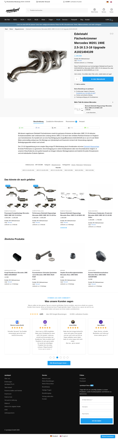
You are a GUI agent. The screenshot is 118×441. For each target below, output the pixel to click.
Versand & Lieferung (10, 400)
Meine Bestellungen (48, 381)
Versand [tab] (82, 121)
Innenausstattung (10, 270)
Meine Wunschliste (48, 383)
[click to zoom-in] (37, 65)
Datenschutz (8, 397)
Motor (11, 29)
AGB (5, 409)
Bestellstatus (46, 387)
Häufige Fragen (46, 390)
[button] (110, 19)
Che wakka (45, 325)
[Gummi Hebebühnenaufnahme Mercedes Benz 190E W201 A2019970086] (100, 256)
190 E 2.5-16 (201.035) (42, 170)
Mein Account (46, 378)
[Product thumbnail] (79, 109)
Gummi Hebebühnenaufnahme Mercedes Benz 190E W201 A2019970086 (98, 275)
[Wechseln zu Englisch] (111, 2)
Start (6, 29)
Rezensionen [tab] (71, 121)
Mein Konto (94, 12)
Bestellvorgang (46, 393)
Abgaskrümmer (19, 29)
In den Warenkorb (98, 79)
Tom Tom (17, 325)
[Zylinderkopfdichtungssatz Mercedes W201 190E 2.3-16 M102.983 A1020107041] (111, 34)
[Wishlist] (26, 186)
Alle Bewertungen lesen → (59, 363)
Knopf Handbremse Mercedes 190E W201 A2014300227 (15, 274)
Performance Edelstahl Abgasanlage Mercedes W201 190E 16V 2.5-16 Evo (44, 214)
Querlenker (36, 270)
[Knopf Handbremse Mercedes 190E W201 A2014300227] (17, 256)
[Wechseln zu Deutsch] (107, 2)
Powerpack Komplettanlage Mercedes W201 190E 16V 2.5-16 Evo (16, 214)
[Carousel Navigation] (111, 102)
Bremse (62, 270)
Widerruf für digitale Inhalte (12, 406)
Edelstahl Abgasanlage (91, 146)
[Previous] (110, 102)
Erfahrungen (8, 381)
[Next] (113, 102)
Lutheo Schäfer (101, 325)
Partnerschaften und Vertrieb (13, 390)
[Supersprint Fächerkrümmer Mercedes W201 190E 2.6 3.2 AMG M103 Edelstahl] (113, 34)
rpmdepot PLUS (9, 384)
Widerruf (7, 403)
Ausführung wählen (17, 229)
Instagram (83, 378)
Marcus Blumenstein (72, 325)
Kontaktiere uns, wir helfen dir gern (85, 93)
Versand (79, 60)
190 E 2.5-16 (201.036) (56, 170)
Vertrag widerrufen (47, 396)
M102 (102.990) (69, 170)
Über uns (7, 378)
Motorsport (79, 164)
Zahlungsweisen (9, 413)
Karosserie (91, 270)
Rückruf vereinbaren (108, 436)
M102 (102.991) (79, 170)
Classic (73, 164)
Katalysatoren (92, 211)
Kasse (111, 12)
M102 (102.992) (90, 170)
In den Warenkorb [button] (73, 230)
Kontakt (44, 399)
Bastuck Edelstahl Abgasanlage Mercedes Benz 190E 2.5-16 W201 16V (72, 214)
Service (104, 12)
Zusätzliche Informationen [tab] (54, 121)
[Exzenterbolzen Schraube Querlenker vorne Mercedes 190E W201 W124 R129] (45, 256)
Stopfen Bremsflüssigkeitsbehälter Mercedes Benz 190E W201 (71, 274)
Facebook (83, 381)
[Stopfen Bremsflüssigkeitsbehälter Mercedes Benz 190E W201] (73, 256)
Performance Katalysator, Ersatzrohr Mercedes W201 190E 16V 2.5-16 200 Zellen (100, 215)
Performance (87, 164)
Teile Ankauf (8, 387)
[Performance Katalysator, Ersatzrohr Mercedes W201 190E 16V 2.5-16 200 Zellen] (100, 196)
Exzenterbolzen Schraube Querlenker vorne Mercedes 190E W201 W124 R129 (44, 275)
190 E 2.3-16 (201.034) (28, 170)
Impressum (7, 394)
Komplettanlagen (10, 211)
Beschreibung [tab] (38, 121)
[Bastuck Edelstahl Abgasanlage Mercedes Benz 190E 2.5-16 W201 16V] (73, 196)
